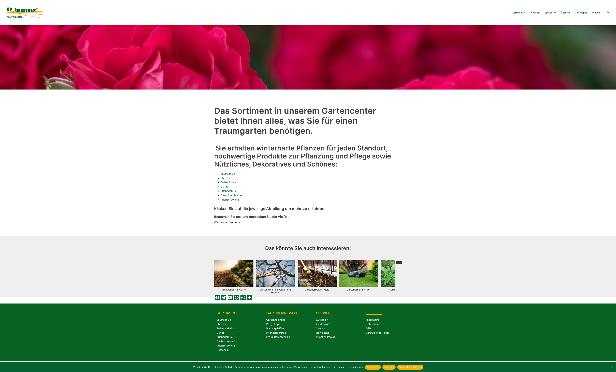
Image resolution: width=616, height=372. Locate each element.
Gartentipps (581, 12)
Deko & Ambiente (231, 195)
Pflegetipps (273, 324)
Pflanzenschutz (230, 199)
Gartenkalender (275, 319)
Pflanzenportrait (276, 332)
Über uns (565, 12)
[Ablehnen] (612, 367)
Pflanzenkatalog (326, 336)
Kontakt (596, 12)
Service (548, 12)
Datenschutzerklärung (410, 367)
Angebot (535, 12)
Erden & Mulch (229, 182)
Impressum (372, 319)
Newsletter (322, 332)
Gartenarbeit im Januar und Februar (275, 291)
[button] (608, 12)
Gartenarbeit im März (317, 289)
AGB (368, 328)
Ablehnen (389, 367)
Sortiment (518, 12)
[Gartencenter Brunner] (24, 12)
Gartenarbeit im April (359, 289)
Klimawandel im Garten (233, 289)
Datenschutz (373, 324)
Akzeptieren (373, 367)
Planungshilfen (275, 328)
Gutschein (223, 349)
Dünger (225, 186)
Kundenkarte (323, 324)
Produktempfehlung (278, 336)
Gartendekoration (227, 341)
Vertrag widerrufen (377, 332)
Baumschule (228, 173)
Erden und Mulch (227, 328)
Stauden (226, 178)
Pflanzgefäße (229, 190)
